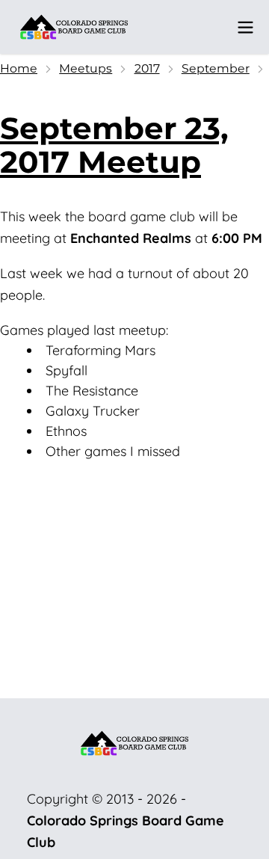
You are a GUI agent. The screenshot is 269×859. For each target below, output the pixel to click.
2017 (147, 68)
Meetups (85, 68)
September (216, 68)
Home (18, 68)
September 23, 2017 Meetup (114, 145)
